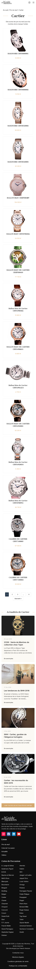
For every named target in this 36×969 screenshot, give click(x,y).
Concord (5, 910)
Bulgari (4, 894)
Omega (22, 885)
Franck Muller (6, 926)
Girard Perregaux (7, 929)
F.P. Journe (5, 923)
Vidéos (4, 855)
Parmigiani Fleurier (26, 891)
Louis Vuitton (24, 881)
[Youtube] (19, 834)
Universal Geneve (26, 926)
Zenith (22, 932)
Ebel (3, 919)
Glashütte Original (7, 932)
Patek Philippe (24, 894)
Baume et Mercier (8, 875)
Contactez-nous (18, 953)
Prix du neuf (13, 10)
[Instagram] (4, 834)
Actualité (5, 851)
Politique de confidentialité (18, 966)
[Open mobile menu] (34, 2)
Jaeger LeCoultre (26, 875)
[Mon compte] (29, 2)
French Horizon (25, 948)
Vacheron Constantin (27, 929)
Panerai (22, 888)
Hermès (22, 866)
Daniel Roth (5, 916)
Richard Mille (24, 907)
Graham (4, 935)
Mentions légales (18, 957)
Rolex (21, 913)
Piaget (22, 900)
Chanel (4, 900)
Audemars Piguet (7, 869)
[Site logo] (7, 2)
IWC (21, 872)
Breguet (4, 888)
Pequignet (23, 897)
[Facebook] (9, 834)
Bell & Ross (5, 878)
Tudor (22, 919)
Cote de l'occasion (8, 848)
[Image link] (9, 818)
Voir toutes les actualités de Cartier (18, 805)
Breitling (4, 891)
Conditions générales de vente (18, 961)
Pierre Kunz (23, 904)
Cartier (4, 897)
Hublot (22, 869)
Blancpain (5, 881)
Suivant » (18, 598)
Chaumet (5, 904)
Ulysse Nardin (24, 923)
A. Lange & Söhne (8, 866)
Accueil (5, 10)
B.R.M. (4, 872)
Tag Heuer (23, 916)
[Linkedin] (14, 834)
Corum (4, 913)
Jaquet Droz (24, 878)
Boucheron (5, 885)
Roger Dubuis (24, 910)
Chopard (4, 907)
